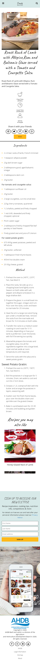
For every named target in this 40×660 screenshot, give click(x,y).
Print (20, 137)
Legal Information (20, 652)
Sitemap (20, 655)
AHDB (20, 648)
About (20, 658)
